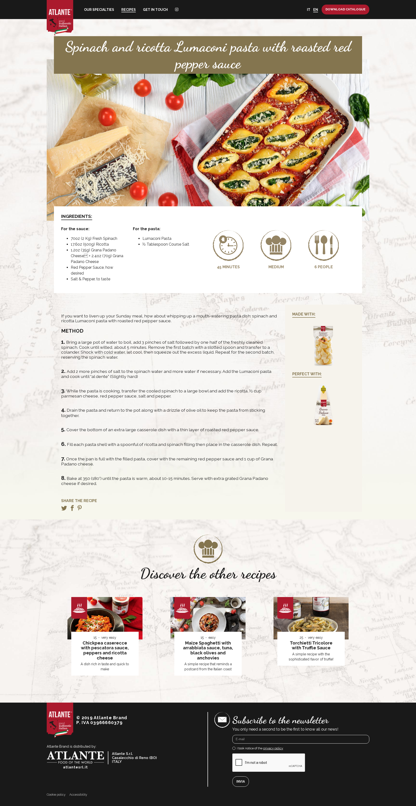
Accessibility (78, 794)
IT (308, 10)
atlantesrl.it (75, 767)
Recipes (128, 10)
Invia (240, 781)
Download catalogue (345, 9)
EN (315, 10)
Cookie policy (56, 794)
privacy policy (273, 748)
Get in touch (155, 10)
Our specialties (99, 10)
